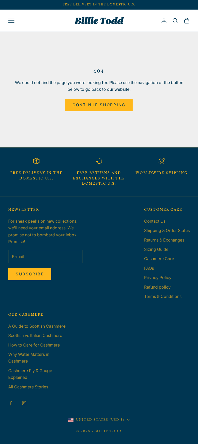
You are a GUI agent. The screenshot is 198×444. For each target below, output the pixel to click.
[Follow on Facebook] (10, 403)
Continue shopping (99, 104)
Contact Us (155, 221)
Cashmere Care (159, 258)
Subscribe (30, 274)
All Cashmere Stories (28, 386)
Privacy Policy (157, 277)
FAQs (149, 268)
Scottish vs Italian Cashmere (35, 335)
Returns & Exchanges (164, 240)
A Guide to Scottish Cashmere (36, 326)
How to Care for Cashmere (34, 345)
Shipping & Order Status (167, 230)
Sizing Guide (156, 249)
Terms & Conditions (163, 296)
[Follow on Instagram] (24, 403)
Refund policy (157, 287)
